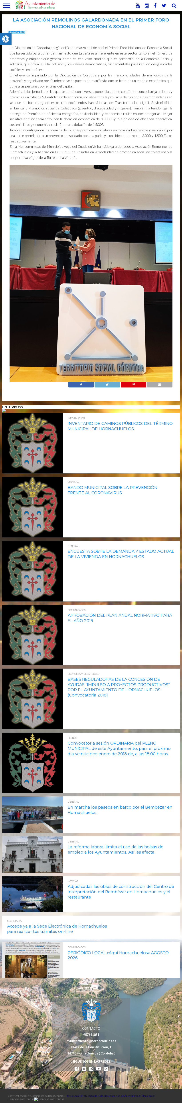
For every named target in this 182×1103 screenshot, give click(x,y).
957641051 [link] (91, 1035)
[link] (6, 39)
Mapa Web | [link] (148, 1095)
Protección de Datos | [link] (93, 1095)
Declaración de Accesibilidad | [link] (124, 1095)
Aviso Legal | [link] (74, 1095)
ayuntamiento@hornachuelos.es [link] (91, 1041)
